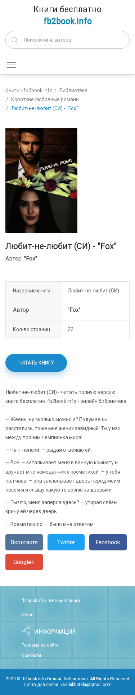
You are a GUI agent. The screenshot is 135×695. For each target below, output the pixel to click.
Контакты (31, 655)
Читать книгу (36, 363)
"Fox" (30, 258)
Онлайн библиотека (67, 678)
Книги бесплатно (67, 15)
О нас (27, 614)
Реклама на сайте (40, 645)
